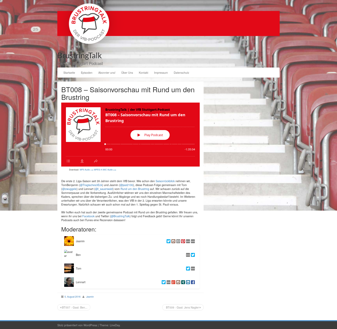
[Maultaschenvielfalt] (192, 241)
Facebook (88, 216)
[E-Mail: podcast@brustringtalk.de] (177, 241)
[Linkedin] (187, 282)
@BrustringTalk (120, 216)
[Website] (192, 268)
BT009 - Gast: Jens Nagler (182, 307)
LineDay (115, 325)
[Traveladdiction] (187, 241)
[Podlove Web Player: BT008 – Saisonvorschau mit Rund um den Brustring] (130, 135)
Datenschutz (181, 72)
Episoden (86, 72)
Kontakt (143, 72)
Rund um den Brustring (135, 189)
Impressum (161, 72)
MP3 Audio (86, 169)
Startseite (69, 72)
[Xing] (182, 282)
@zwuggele (69, 189)
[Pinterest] (182, 241)
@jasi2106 (126, 185)
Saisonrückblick (165, 181)
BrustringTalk (79, 56)
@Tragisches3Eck (91, 185)
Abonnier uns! (106, 72)
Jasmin (90, 296)
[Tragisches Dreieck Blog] (187, 255)
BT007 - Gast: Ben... (74, 307)
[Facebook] (192, 282)
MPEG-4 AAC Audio (105, 169)
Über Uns (127, 72)
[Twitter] (168, 241)
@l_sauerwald (104, 189)
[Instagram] (172, 241)
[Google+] (172, 282)
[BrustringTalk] (168, 23)
